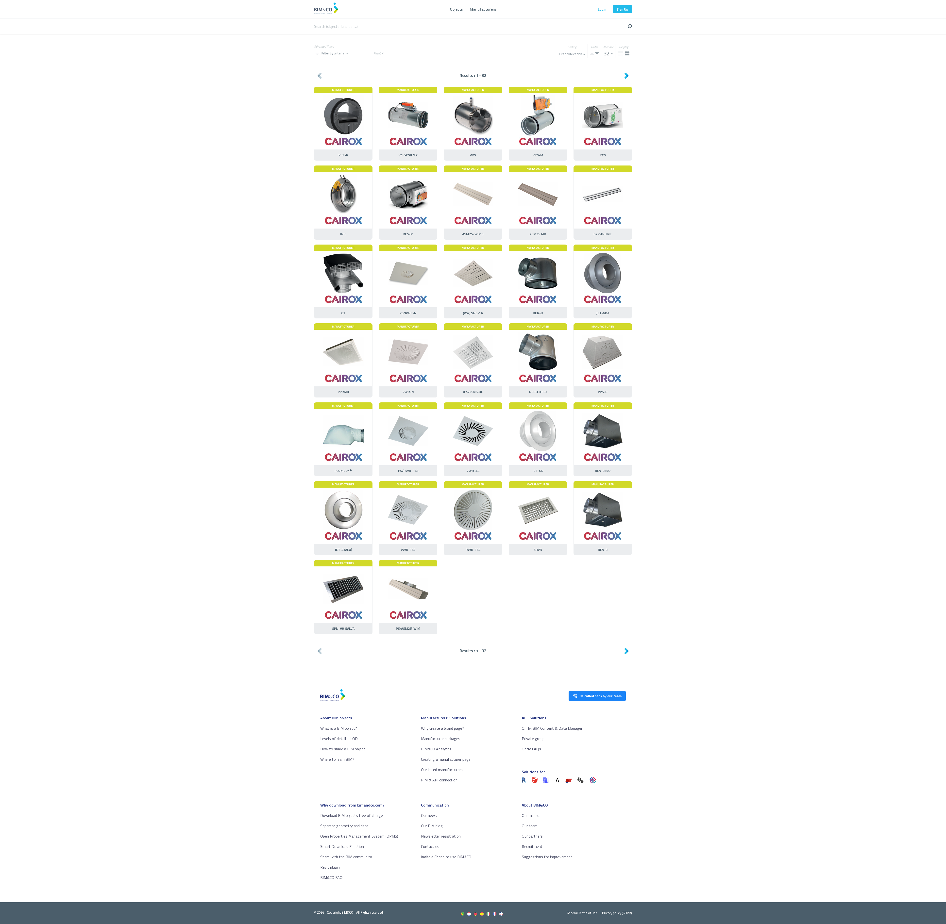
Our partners (532, 836)
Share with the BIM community (346, 857)
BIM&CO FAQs (332, 877)
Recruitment (532, 846)
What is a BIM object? (338, 728)
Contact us (430, 846)
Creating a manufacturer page (446, 759)
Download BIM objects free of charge (351, 815)
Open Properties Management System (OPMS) (359, 836)
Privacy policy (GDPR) (617, 912)
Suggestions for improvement (547, 857)
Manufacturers (483, 9)
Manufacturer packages (440, 739)
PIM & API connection (439, 780)
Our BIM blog (432, 826)
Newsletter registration (441, 836)
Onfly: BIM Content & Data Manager (552, 728)
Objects (456, 9)
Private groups (534, 739)
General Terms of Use (582, 912)
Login (602, 9)
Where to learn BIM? (337, 759)
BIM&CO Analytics (436, 749)
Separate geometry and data (344, 826)
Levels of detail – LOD (339, 739)
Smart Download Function (342, 846)
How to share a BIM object (342, 749)
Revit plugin (330, 867)
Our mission (531, 815)
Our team (530, 826)
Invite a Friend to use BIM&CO (446, 857)
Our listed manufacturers (442, 770)
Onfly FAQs (531, 749)
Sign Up (622, 9)
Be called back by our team (601, 695)
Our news (429, 815)
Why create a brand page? (442, 728)
